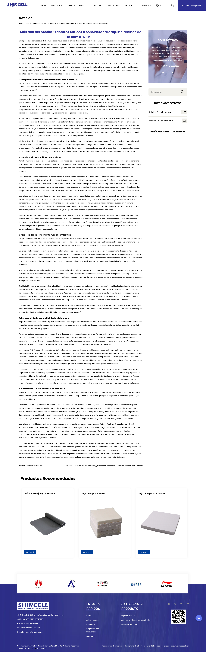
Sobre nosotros (75, 5)
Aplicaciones (113, 5)
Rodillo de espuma (129, 624)
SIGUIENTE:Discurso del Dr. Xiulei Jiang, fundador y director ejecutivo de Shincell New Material (104, 466)
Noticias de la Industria (167, 112)
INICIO (89, 616)
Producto (56, 5)
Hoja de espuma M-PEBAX (152, 493)
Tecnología (95, 5)
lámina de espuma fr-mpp (62, 44)
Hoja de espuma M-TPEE (94, 493)
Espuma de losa (128, 616)
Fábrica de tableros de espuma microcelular (170, 646)
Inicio (43, 5)
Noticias (129, 5)
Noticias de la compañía (167, 120)
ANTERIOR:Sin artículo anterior (31, 466)
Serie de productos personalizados (136, 620)
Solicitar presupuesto (192, 5)
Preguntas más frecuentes (92, 630)
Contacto (145, 5)
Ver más (29, 552)
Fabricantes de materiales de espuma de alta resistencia (126, 646)
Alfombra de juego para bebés (40, 493)
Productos (90, 624)
